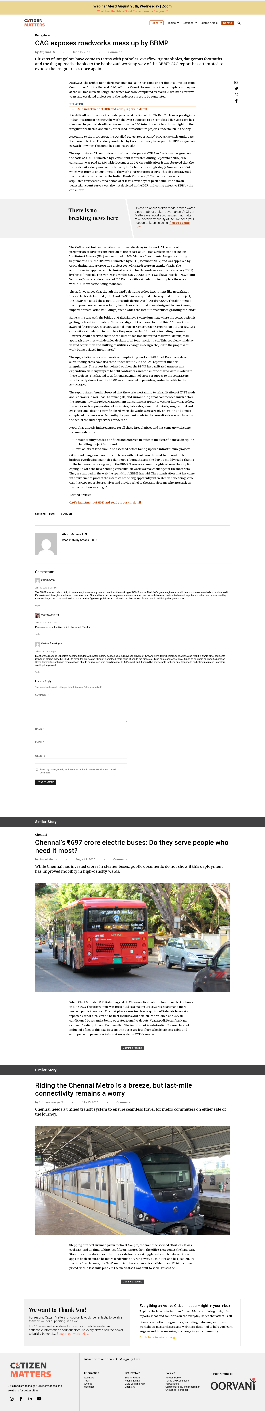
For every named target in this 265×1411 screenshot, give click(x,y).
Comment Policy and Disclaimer (182, 1386)
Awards (88, 1383)
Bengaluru (42, 35)
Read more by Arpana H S (78, 540)
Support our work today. (73, 1333)
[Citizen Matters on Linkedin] (30, 1399)
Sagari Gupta (48, 859)
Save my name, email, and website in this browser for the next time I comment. (78, 771)
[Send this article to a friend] (236, 82)
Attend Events (132, 1380)
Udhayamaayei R (51, 1102)
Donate (227, 22)
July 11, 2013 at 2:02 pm (45, 651)
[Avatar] (46, 544)
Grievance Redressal (176, 1389)
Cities (155, 22)
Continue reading (132, 1047)
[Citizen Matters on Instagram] (12, 1399)
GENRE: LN (66, 514)
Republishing (172, 1383)
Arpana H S (47, 52)
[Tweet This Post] (236, 88)
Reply (37, 606)
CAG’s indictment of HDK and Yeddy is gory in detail (111, 109)
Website (40, 755)
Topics (171, 22)
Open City (130, 1386)
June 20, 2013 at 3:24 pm (46, 623)
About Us (89, 1377)
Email (39, 742)
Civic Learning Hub (135, 1383)
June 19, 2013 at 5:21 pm (46, 588)
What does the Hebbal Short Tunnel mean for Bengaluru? (132, 11)
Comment (42, 694)
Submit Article (209, 22)
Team (87, 1380)
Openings (89, 1386)
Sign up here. (132, 1359)
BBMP (52, 514)
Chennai (41, 834)
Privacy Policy (173, 1377)
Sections (188, 22)
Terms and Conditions (177, 1380)
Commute (115, 52)
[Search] (239, 23)
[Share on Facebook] (236, 101)
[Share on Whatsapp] (236, 95)
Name (39, 728)
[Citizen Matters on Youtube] (39, 1399)
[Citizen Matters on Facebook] (21, 1399)
